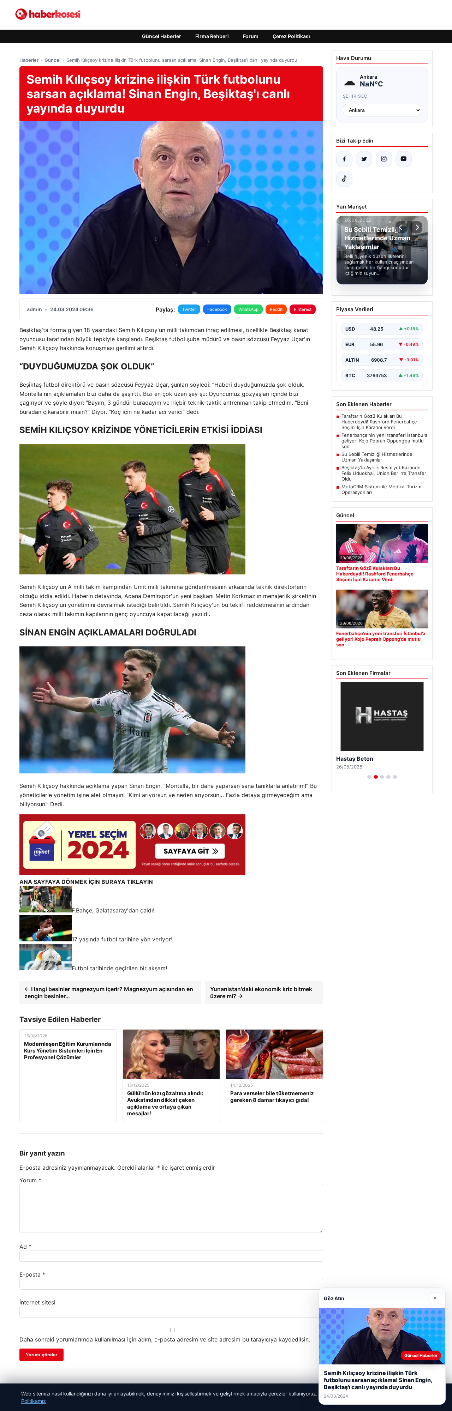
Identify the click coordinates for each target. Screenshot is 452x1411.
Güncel (52, 60)
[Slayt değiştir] (369, 777)
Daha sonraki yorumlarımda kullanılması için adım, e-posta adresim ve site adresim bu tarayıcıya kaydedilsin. (164, 1339)
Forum (250, 36)
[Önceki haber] (402, 227)
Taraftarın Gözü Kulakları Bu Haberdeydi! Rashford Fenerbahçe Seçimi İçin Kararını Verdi (379, 421)
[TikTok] (344, 179)
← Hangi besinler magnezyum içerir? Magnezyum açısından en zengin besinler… (108, 992)
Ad (25, 1246)
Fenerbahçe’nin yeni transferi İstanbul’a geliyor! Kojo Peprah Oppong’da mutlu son (384, 440)
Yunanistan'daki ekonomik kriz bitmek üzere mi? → (261, 992)
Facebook (217, 309)
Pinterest (302, 309)
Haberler (28, 60)
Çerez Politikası (291, 36)
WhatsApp (248, 309)
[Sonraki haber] (416, 227)
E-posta (32, 1274)
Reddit (276, 309)
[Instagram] (384, 159)
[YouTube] (404, 159)
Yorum (30, 1180)
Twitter (189, 309)
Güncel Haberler (161, 36)
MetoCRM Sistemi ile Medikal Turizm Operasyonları (381, 489)
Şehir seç (355, 96)
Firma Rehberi (212, 36)
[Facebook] (344, 159)
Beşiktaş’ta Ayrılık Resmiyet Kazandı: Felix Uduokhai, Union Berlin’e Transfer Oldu (383, 473)
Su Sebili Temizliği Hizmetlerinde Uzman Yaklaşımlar (376, 457)
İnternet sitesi (37, 1302)
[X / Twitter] (364, 159)
